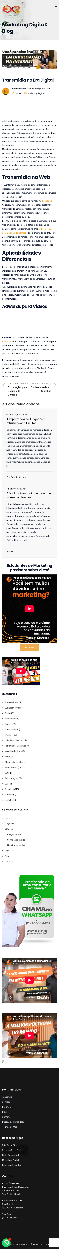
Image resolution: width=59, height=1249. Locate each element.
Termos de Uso (9, 1127)
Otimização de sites (14, 762)
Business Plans (11, 702)
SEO (6, 784)
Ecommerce (10, 719)
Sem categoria (11, 778)
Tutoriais (9, 794)
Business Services (13, 708)
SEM (7, 773)
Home (7, 818)
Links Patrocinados (13, 740)
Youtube (9, 800)
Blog (7, 856)
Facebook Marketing (12, 1165)
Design (8, 713)
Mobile (7, 757)
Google (8, 724)
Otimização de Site (16, 840)
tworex (18, 93)
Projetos (9, 851)
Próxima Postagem (41, 387)
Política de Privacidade (13, 1122)
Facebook (47, 201)
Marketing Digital (36, 93)
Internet (8, 735)
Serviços (9, 829)
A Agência (9, 823)
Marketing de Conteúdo (15, 746)
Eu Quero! (29, 647)
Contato (9, 861)
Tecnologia (10, 789)
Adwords (6, 341)
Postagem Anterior (18, 389)
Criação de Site (14, 834)
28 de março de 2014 (39, 88)
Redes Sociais (11, 767)
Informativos (11, 729)
